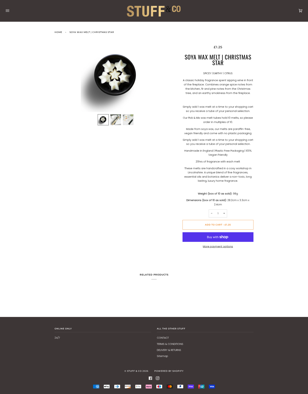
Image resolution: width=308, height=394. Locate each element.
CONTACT (163, 338)
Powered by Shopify (169, 371)
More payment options (218, 246)
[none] (103, 119)
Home (58, 32)
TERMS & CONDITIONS (170, 344)
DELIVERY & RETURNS (169, 350)
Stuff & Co (134, 371)
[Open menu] (11, 11)
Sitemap (162, 356)
